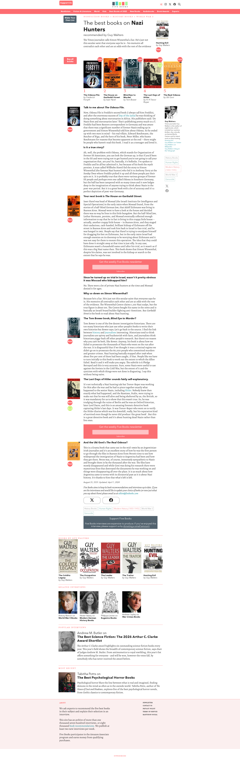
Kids (104, 11)
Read (158, 50)
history (96, 332)
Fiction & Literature (82, 11)
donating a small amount (136, 526)
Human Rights (105, 509)
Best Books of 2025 (118, 11)
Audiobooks (148, 11)
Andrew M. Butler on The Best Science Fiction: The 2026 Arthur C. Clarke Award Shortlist (120, 648)
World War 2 (145, 16)
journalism (110, 332)
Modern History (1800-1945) (126, 509)
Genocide (88, 513)
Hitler (128, 390)
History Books (123, 16)
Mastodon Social (150, 715)
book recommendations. (82, 726)
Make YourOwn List (70, 19)
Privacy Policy (149, 709)
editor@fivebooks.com (128, 493)
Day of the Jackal (127, 115)
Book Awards (163, 11)
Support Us (66, 3)
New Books (135, 11)
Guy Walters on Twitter (173, 142)
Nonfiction (65, 11)
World (97, 11)
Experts (175, 11)
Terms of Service (150, 712)
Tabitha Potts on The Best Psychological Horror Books (120, 685)
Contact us (147, 706)
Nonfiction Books (96, 16)
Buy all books (70, 60)
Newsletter (148, 703)
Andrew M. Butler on (117, 637)
